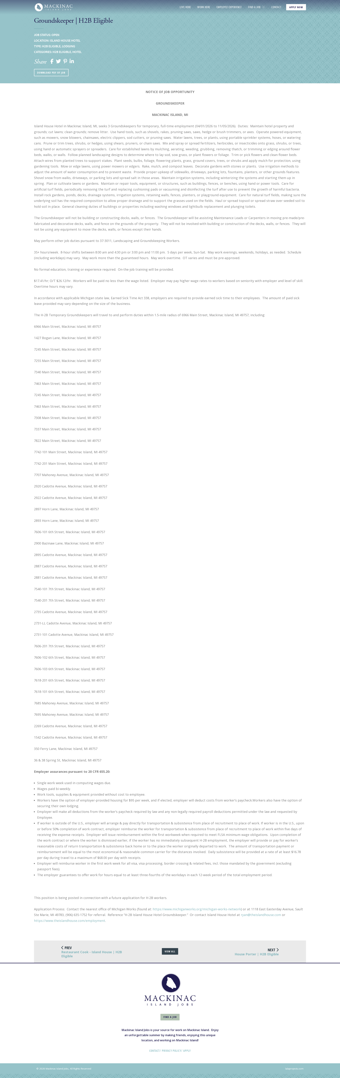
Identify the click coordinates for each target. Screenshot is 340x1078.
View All (170, 951)
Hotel (77, 52)
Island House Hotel (65, 40)
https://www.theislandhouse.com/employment (69, 920)
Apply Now (296, 7)
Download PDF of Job (51, 72)
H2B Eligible (51, 46)
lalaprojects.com (294, 1068)
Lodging (68, 46)
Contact (276, 7)
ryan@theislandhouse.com (261, 915)
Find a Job (254, 7)
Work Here (203, 7)
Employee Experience (229, 7)
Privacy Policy (171, 1051)
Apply (187, 1051)
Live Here (185, 7)
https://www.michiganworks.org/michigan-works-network (197, 909)
